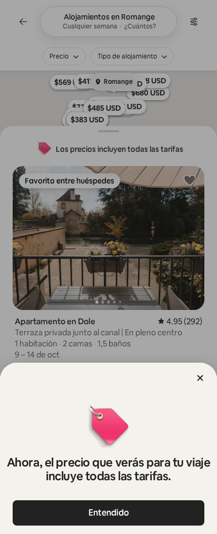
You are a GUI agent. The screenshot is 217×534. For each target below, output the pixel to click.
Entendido (108, 512)
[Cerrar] (200, 378)
